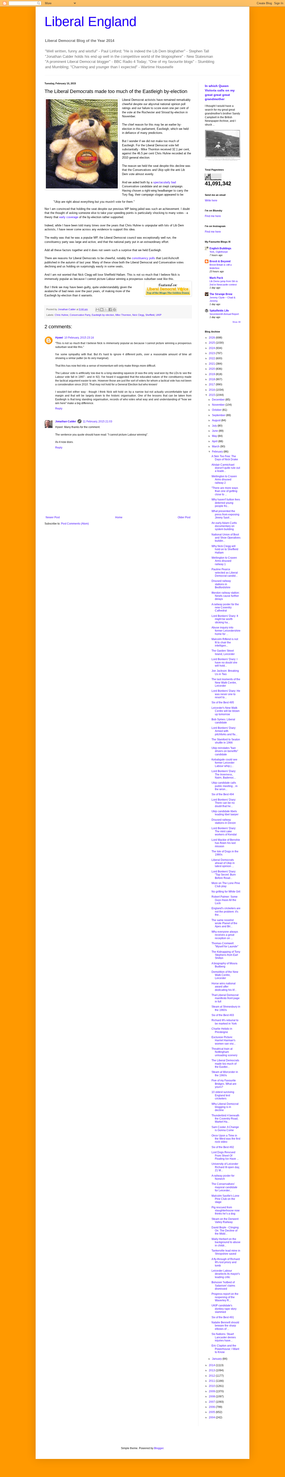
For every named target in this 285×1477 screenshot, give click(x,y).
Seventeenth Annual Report (224, 314)
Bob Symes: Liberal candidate (223, 721)
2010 (212, 1386)
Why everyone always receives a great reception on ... (225, 935)
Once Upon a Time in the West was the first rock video (226, 1139)
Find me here (213, 216)
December (218, 399)
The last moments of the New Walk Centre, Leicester (226, 682)
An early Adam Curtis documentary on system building (224, 526)
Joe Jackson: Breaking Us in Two (225, 672)
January (217, 1358)
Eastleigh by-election (103, 315)
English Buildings (220, 248)
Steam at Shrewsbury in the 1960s (226, 1008)
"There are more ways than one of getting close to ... (225, 491)
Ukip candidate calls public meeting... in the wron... (225, 786)
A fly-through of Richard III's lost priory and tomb (226, 1262)
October (217, 409)
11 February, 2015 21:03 (97, 421)
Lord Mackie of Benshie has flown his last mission (226, 843)
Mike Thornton (123, 315)
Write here (211, 200)
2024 (212, 348)
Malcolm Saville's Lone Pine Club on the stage (225, 1199)
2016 (212, 389)
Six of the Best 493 (223, 1015)
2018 (212, 379)
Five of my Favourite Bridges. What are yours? (224, 1084)
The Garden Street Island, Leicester (223, 652)
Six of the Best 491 (223, 1317)
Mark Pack (216, 277)
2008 (212, 1396)
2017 (212, 384)
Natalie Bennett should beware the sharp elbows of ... (225, 1325)
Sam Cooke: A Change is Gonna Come (225, 1129)
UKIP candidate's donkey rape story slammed (224, 1309)
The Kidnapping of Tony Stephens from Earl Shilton (226, 955)
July (215, 425)
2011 (212, 1380)
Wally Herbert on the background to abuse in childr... (226, 1242)
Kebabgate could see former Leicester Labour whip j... (224, 763)
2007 (212, 1401)
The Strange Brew (221, 294)
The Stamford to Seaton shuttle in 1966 (226, 741)
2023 (212, 353)
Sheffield (150, 315)
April (215, 441)
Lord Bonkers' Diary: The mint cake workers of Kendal (224, 831)
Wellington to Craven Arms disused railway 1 (224, 561)
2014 (212, 1365)
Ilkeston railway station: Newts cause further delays (226, 596)
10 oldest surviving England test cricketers (223, 1095)
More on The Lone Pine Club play (226, 885)
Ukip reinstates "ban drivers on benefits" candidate (225, 751)
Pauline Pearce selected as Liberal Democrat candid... (225, 572)
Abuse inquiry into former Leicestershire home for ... (226, 631)
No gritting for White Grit (226, 891)
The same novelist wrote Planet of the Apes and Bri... (224, 923)
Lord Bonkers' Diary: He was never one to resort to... (226, 694)
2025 (212, 342)
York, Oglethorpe (219, 251)
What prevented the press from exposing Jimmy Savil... (225, 514)
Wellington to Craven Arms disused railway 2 (224, 479)
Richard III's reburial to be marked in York (225, 1022)
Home (118, 517)
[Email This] (97, 309)
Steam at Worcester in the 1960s (225, 1073)
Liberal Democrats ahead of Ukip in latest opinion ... (223, 863)
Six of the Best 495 (223, 702)
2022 (212, 358)
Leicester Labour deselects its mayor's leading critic (226, 1274)
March (216, 446)
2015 (212, 395)
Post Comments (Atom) (75, 523)
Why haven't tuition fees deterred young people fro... (226, 503)
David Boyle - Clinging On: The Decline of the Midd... (225, 1230)
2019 (212, 374)
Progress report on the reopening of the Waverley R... (225, 1297)
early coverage (68, 217)
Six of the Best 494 (223, 794)
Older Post (184, 517)
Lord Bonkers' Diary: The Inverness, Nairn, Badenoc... (224, 774)
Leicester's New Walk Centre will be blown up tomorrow (226, 711)
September (219, 415)
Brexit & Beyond (220, 261)
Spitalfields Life (219, 310)
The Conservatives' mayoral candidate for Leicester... (224, 1187)
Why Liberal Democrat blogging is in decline (225, 1107)
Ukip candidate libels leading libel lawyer (225, 813)
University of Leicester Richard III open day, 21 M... (226, 1167)
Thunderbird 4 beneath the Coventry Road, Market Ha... (225, 1119)
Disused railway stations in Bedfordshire (221, 584)
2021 (212, 363)
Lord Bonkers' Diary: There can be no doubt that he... (224, 803)
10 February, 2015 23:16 (79, 337)
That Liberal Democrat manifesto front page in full (226, 998)
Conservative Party (80, 315)
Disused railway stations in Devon (224, 821)
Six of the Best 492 (223, 1147)
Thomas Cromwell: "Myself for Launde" (225, 945)
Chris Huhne (61, 315)
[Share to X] (106, 309)
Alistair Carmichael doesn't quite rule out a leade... (226, 468)
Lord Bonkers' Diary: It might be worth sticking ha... (225, 619)
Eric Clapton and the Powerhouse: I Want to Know (225, 1349)
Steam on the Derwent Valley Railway (225, 1220)
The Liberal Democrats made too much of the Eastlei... (225, 1063)
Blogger (158, 1448)
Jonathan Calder (65, 421)
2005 (212, 1412)
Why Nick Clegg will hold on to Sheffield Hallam (225, 549)
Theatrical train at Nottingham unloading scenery (224, 1052)
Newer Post (53, 517)
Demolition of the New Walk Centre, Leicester (225, 975)
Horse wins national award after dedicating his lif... (224, 987)
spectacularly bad (164, 182)
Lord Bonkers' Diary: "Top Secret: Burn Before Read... (224, 875)
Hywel (59, 337)
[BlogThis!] (102, 309)
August (216, 420)
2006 (212, 1407)
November (218, 404)
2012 (212, 1375)
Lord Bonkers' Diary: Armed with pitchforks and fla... (224, 731)
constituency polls (143, 258)
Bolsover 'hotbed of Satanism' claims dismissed (223, 1285)
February (218, 451)
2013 (212, 1370)
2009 (212, 1391)
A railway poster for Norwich (223, 1177)
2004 (212, 1417)
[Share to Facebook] (110, 309)
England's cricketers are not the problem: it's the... (226, 911)
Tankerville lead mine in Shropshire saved (226, 1252)
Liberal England (90, 21)
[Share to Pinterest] (114, 309)
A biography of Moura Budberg (224, 965)
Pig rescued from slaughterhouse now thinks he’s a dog (226, 1210)
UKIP (158, 315)
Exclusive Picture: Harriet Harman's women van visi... (224, 1040)
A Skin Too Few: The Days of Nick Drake (225, 458)
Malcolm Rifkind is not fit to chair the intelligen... (225, 642)
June (215, 430)
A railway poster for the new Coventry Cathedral (225, 607)
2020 (212, 368)
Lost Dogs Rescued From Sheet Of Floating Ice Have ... (225, 1155)
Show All (236, 322)
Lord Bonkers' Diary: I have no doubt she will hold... (224, 662)
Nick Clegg (138, 315)
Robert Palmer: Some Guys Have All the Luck (225, 900)
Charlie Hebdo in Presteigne (222, 1030)
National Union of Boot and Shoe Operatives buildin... (226, 538)
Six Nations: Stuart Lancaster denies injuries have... (224, 1337)
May (215, 436)
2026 (212, 337)
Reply (58, 408)
